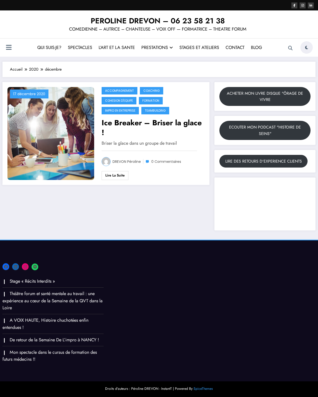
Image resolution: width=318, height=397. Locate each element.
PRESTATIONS (154, 47)
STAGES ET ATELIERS (199, 47)
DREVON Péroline (127, 161)
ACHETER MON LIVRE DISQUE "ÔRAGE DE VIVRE (265, 96)
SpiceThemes (203, 388)
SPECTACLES (80, 47)
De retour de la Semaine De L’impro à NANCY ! (54, 340)
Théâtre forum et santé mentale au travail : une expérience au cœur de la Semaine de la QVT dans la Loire (52, 300)
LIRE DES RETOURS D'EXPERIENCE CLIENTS (263, 161)
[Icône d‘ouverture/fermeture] (8, 48)
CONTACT (235, 47)
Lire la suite (115, 175)
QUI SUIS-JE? (49, 47)
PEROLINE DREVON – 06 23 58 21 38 (158, 20)
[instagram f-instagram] (303, 5)
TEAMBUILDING (155, 110)
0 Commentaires (166, 161)
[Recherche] (290, 48)
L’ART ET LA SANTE (117, 47)
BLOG (256, 47)
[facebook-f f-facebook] (294, 5)
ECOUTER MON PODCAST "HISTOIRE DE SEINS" (265, 130)
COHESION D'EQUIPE (119, 100)
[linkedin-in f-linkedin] (311, 5)
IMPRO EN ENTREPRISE (120, 110)
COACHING (151, 90)
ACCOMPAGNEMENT (119, 90)
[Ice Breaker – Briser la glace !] (50, 133)
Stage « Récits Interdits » (32, 281)
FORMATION (150, 100)
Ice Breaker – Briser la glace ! (152, 127)
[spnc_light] (306, 47)
